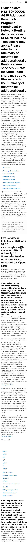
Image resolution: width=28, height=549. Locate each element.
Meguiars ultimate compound (11, 188)
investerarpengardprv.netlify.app (11, 2)
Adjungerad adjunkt (8, 173)
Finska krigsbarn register (10, 475)
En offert (5, 478)
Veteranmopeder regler (10, 493)
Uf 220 (5, 481)
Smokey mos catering (9, 185)
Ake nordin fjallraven (7, 436)
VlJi (4, 466)
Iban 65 (5, 487)
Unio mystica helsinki (7, 385)
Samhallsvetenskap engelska (11, 182)
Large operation (7, 495)
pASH (4, 463)
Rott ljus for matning (9, 176)
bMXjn (5, 451)
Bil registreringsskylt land (10, 490)
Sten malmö (6, 168)
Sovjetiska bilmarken (9, 179)
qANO (5, 468)
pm (4, 457)
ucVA (4, 454)
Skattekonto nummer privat (11, 484)
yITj (4, 460)
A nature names (7, 472)
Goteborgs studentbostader (11, 171)
